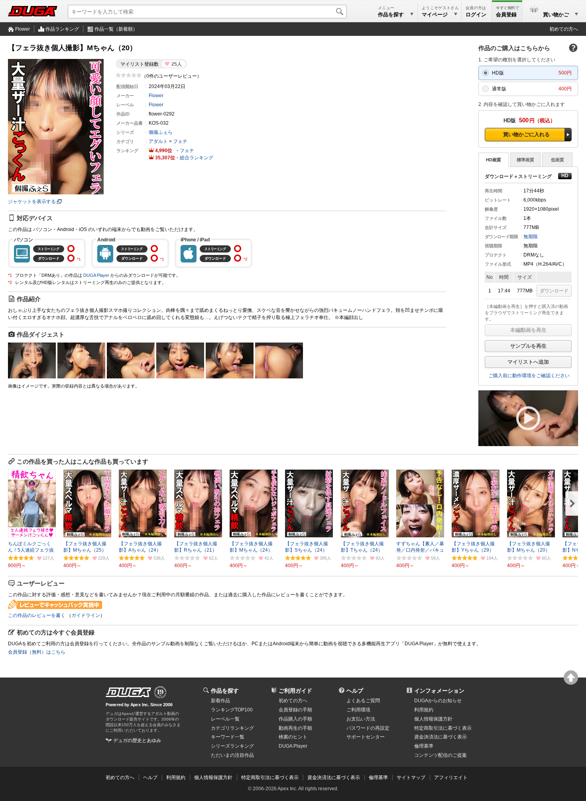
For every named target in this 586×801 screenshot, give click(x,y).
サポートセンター (365, 737)
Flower (22, 29)
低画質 (557, 159)
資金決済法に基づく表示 (333, 777)
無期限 (530, 236)
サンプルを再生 (528, 346)
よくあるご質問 (363, 700)
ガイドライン (85, 615)
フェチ (180, 141)
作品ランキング (62, 29)
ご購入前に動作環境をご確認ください (529, 375)
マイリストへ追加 (528, 362)
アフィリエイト (451, 777)
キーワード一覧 (227, 737)
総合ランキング (196, 158)
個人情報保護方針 (433, 719)
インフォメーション (439, 690)
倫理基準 (423, 746)
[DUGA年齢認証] (128, 692)
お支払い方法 (360, 719)
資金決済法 (440, 737)
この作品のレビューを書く (36, 615)
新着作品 (220, 700)
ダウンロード (554, 291)
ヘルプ (354, 690)
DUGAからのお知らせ (438, 700)
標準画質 (525, 159)
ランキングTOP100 (232, 710)
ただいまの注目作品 (232, 755)
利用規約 (423, 710)
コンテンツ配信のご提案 (440, 755)
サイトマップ (411, 777)
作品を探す (225, 690)
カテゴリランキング (232, 728)
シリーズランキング (232, 746)
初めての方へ (563, 29)
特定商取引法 (443, 728)
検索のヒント (293, 737)
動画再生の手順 (295, 728)
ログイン (476, 15)
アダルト (158, 141)
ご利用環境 (358, 710)
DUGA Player (96, 275)
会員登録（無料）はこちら (36, 652)
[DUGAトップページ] (32, 11)
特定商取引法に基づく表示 (270, 777)
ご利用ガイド (295, 690)
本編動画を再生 (528, 330)
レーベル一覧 (225, 719)
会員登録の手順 (295, 710)
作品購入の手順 (295, 719)
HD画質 (493, 159)
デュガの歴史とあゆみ (137, 740)
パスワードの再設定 (367, 728)
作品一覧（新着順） (116, 29)
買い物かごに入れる (526, 134)
